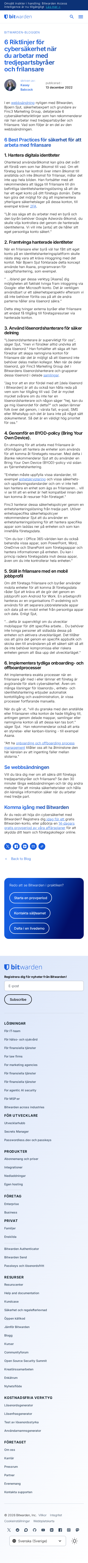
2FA (33, 206)
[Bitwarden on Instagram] (69, 1530)
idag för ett (55, 819)
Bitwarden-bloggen (22, 32)
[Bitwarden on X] (9, 1530)
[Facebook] (16, 846)
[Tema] (74, 1541)
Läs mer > (53, 6)
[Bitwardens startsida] (18, 17)
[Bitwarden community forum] (26, 1530)
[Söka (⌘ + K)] (72, 16)
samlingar (51, 375)
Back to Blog (21, 859)
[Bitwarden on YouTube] (44, 1530)
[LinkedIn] (24, 846)
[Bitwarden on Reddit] (18, 1530)
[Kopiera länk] (41, 846)
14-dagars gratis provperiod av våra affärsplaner (39, 825)
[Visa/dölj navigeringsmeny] (81, 17)
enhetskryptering (32, 479)
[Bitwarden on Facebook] (61, 1530)
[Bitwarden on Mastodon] (78, 1530)
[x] (7, 846)
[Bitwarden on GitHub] (35, 1530)
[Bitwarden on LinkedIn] (52, 1530)
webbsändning (23, 103)
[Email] (33, 846)
